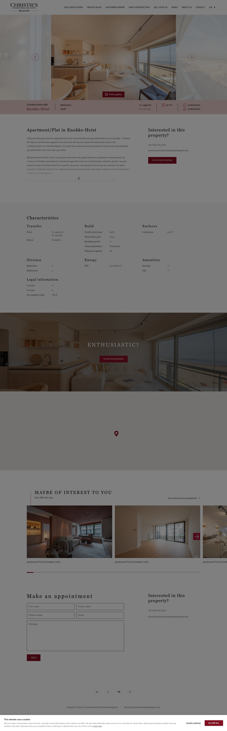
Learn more (97, 726)
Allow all (214, 723)
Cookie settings (193, 723)
